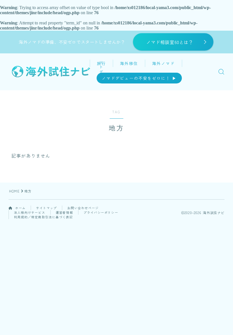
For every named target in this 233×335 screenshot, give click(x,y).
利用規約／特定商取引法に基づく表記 (43, 217)
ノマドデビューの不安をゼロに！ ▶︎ (139, 78)
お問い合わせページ (83, 208)
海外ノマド (163, 63)
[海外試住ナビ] (50, 71)
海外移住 (129, 63)
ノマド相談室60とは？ (170, 42)
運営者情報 (64, 212)
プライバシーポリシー (101, 212)
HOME (14, 191)
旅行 (101, 63)
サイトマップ (46, 208)
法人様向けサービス (29, 212)
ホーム (20, 208)
